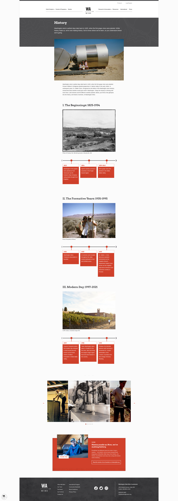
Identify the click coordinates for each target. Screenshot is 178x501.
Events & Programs (61, 9)
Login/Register (129, 3)
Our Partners (60, 492)
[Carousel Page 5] (92, 424)
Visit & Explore (50, 9)
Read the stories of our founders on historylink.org (106, 462)
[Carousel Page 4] (90, 424)
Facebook (96, 488)
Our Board (60, 489)
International (123, 9)
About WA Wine (61, 484)
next (116, 160)
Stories (70, 9)
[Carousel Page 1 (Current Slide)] (85, 424)
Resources (115, 9)
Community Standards (74, 487)
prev (61, 160)
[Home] (89, 10)
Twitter (101, 488)
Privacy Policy (72, 492)
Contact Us (60, 494)
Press (130, 9)
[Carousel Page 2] (87, 424)
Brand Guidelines (73, 489)
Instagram (106, 488)
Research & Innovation (105, 9)
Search (120, 3)
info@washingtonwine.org (124, 494)
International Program (74, 484)
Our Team (59, 487)
